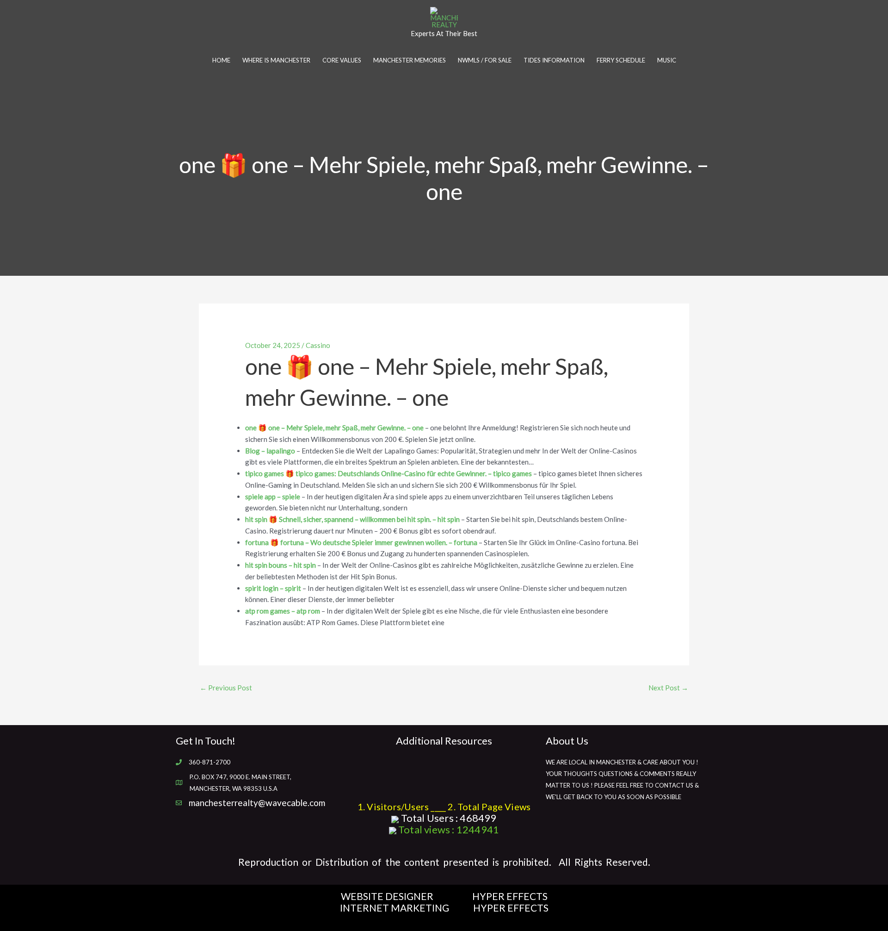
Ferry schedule (621, 60)
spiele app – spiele (272, 496)
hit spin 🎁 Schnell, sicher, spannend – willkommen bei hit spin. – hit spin (352, 519)
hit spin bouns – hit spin (280, 565)
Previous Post (226, 687)
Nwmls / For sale (485, 60)
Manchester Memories (409, 60)
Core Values (341, 60)
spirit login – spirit (273, 588)
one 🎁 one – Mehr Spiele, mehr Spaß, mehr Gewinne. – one (334, 427)
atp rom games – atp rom (282, 611)
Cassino (318, 345)
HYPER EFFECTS (510, 896)
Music (666, 60)
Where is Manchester (276, 60)
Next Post (668, 687)
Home (221, 60)
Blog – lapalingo (270, 451)
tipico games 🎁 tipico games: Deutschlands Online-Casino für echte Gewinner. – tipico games (388, 473)
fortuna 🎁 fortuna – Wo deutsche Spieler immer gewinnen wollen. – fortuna (361, 542)
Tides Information (554, 60)
